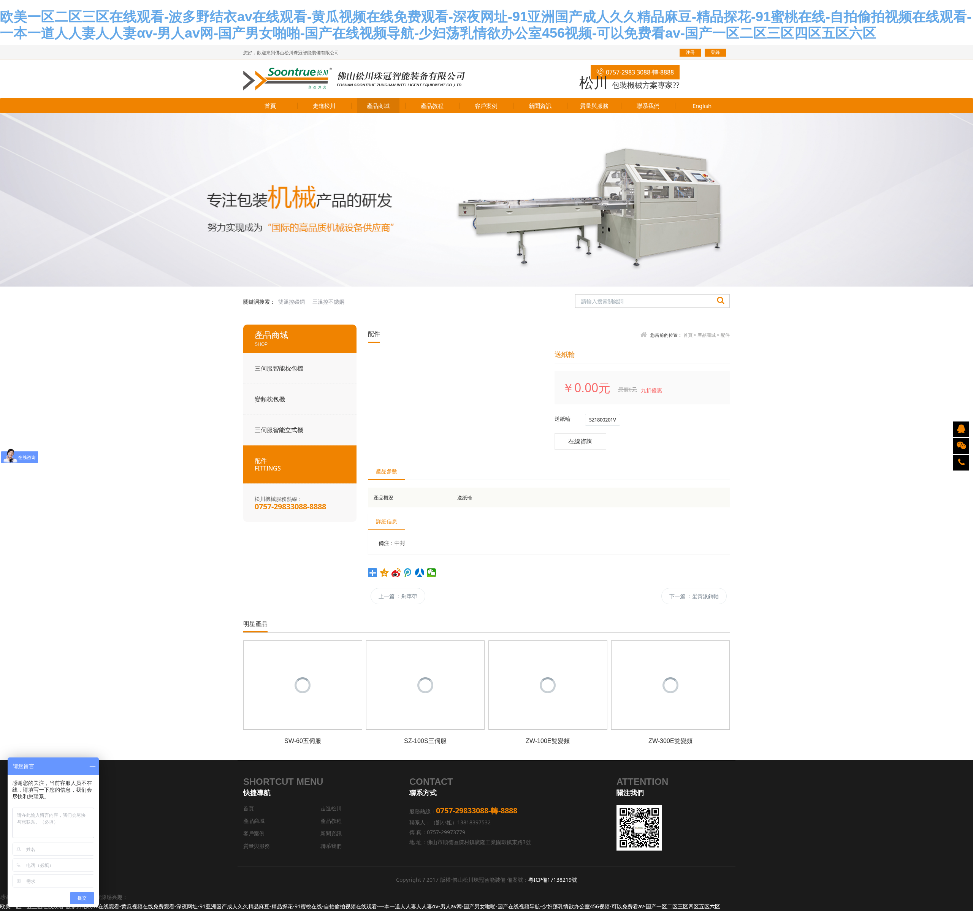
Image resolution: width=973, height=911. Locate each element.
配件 (268, 464)
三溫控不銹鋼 (328, 301)
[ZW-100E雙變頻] (547, 684)
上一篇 (398, 596)
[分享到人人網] (420, 572)
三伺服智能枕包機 (279, 368)
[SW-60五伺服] (302, 684)
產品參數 (386, 471)
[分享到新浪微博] (396, 572)
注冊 (690, 52)
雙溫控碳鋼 (291, 301)
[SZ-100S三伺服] (425, 684)
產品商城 (706, 335)
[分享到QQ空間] (384, 572)
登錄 (715, 52)
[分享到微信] (431, 572)
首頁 (688, 335)
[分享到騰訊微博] (408, 572)
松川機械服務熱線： (290, 503)
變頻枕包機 (270, 399)
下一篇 (694, 596)
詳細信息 (386, 521)
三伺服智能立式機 (279, 430)
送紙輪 (562, 418)
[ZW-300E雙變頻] (670, 684)
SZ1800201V (602, 419)
